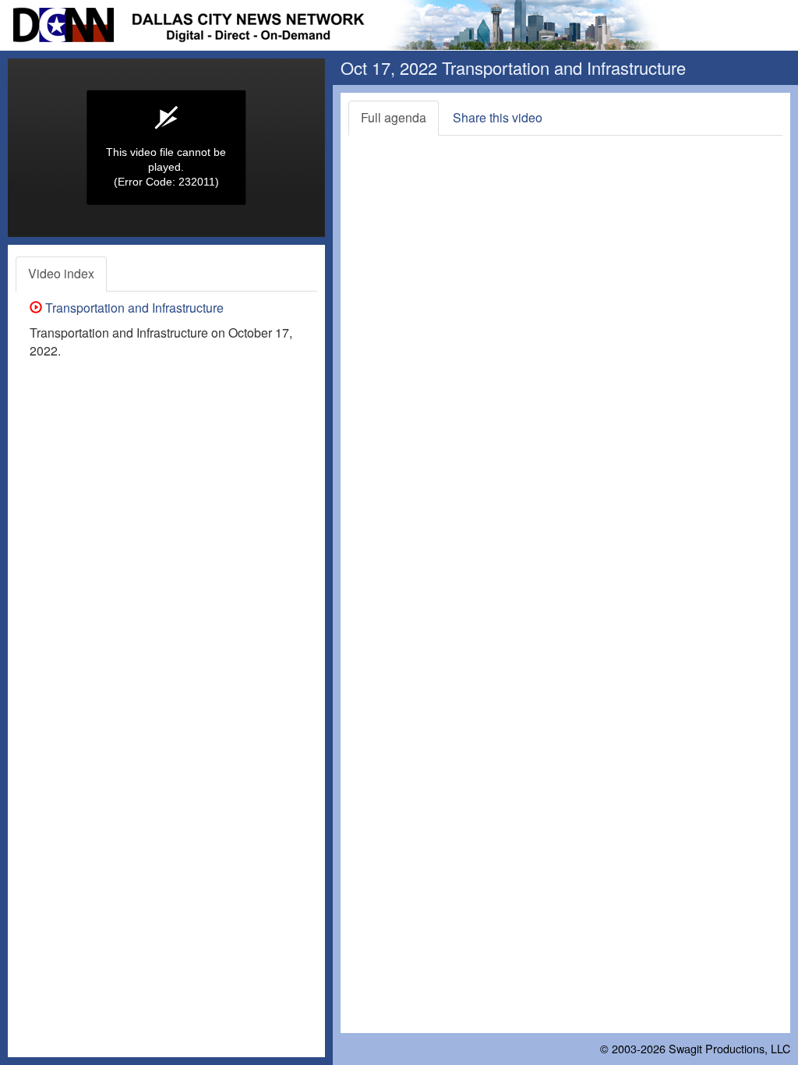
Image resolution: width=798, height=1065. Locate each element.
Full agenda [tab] (393, 117)
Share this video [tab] (497, 117)
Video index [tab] (61, 273)
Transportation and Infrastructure (133, 308)
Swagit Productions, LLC (729, 1048)
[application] (166, 147)
